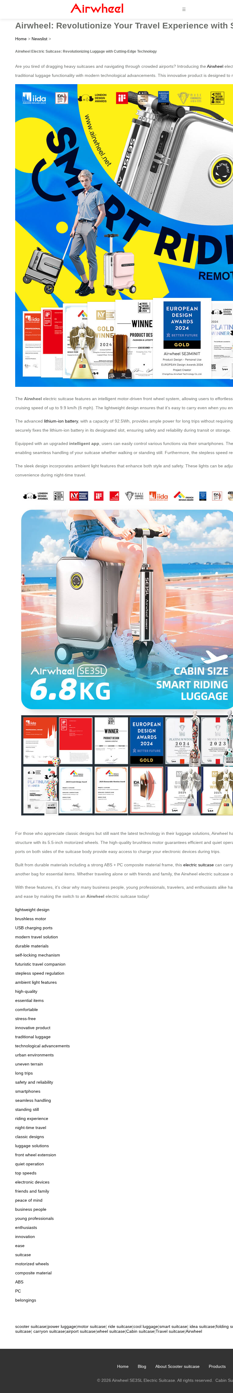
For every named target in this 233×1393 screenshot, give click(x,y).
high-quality (26, 991)
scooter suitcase (30, 1326)
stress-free (25, 1018)
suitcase (23, 1254)
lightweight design (32, 909)
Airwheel (215, 66)
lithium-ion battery (61, 421)
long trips (24, 1073)
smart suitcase (173, 1326)
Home (21, 38)
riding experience (31, 1118)
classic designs (29, 1136)
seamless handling (33, 1100)
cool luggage (145, 1326)
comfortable (26, 1009)
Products (217, 1366)
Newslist (39, 38)
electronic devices (32, 1182)
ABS (19, 1281)
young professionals (34, 1218)
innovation (25, 1236)
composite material (33, 1272)
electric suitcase (198, 864)
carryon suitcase (49, 1331)
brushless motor (30, 918)
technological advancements (42, 1045)
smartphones (27, 1091)
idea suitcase (202, 1326)
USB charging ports (33, 927)
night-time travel (30, 1127)
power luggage (62, 1326)
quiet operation (29, 1163)
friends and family (32, 1191)
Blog (142, 1366)
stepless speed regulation (39, 973)
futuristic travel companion (40, 964)
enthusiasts (26, 1227)
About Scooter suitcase (177, 1366)
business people (30, 1209)
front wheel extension (35, 1154)
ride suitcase (120, 1326)
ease (20, 1245)
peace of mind (28, 1200)
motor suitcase (91, 1326)
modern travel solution (36, 936)
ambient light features (36, 982)
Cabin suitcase (140, 1331)
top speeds (25, 1173)
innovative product (32, 1027)
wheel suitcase (111, 1331)
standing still (27, 1109)
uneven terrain (29, 1064)
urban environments (34, 1054)
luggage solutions (32, 1145)
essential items (29, 1000)
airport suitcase (81, 1331)
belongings (25, 1300)
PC (18, 1291)
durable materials (32, 945)
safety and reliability (34, 1082)
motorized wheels (32, 1263)
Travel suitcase (170, 1331)
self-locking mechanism (37, 955)
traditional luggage (33, 1036)
